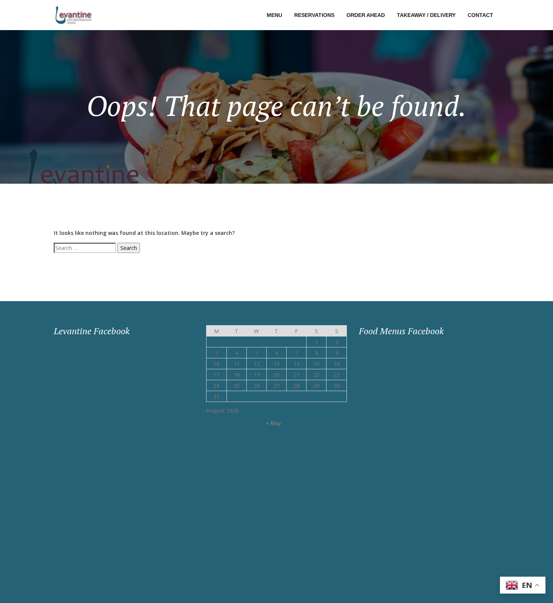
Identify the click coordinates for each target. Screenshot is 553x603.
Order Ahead (365, 15)
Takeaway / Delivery (426, 15)
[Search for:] (85, 248)
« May (273, 423)
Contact (480, 15)
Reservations (314, 15)
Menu (274, 15)
